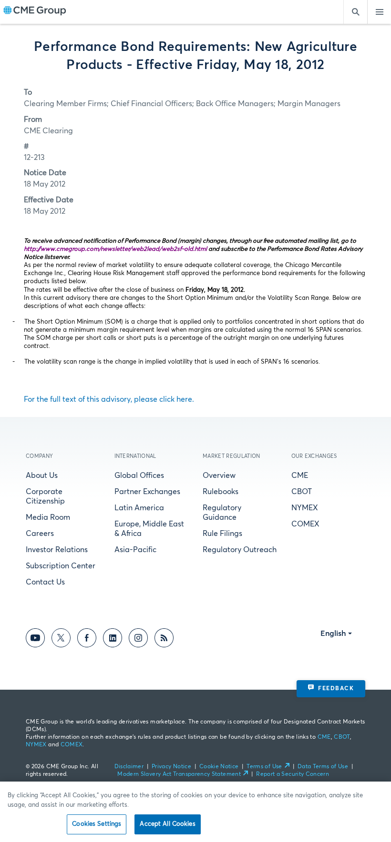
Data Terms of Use (323, 767)
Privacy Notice (171, 767)
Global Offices (139, 475)
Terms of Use (264, 767)
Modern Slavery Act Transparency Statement (179, 774)
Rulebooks (220, 491)
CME (299, 475)
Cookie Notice (219, 767)
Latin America (139, 508)
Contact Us (45, 582)
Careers (40, 533)
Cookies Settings (96, 824)
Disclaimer (129, 767)
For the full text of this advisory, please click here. (109, 399)
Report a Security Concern (292, 774)
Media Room (48, 517)
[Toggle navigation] (379, 12)
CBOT (301, 491)
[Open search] (355, 12)
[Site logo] (35, 12)
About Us (42, 475)
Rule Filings (222, 533)
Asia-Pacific (135, 550)
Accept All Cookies (167, 824)
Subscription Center (60, 566)
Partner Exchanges (147, 491)
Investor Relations (57, 550)
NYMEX (304, 508)
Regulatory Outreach (240, 550)
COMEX (305, 524)
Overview (219, 475)
